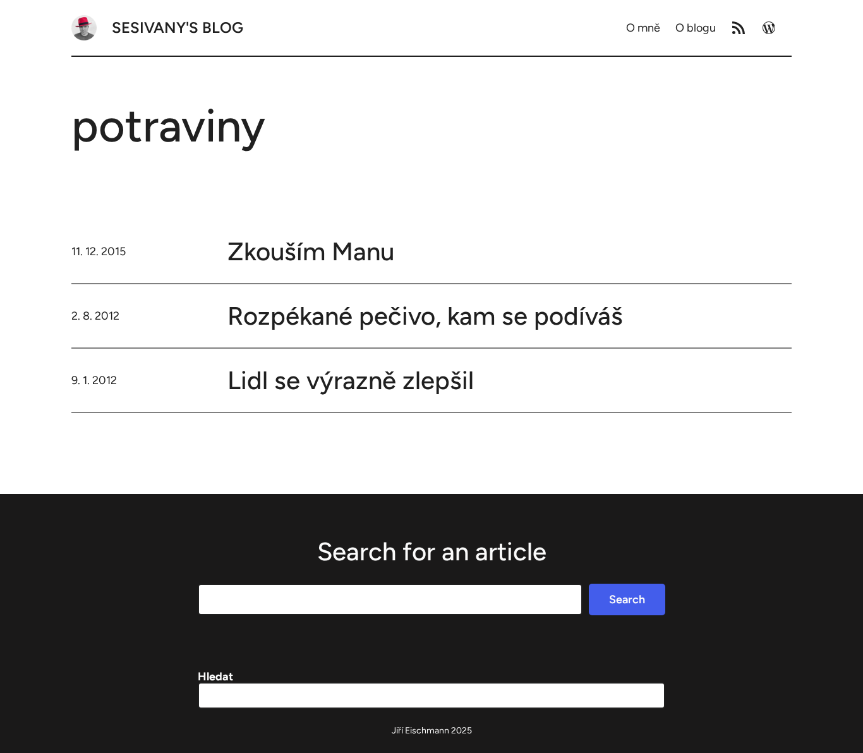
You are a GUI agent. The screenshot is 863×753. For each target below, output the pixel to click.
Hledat (215, 677)
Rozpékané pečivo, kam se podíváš (425, 316)
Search (627, 599)
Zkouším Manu (310, 251)
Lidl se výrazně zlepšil (350, 380)
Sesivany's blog (177, 27)
